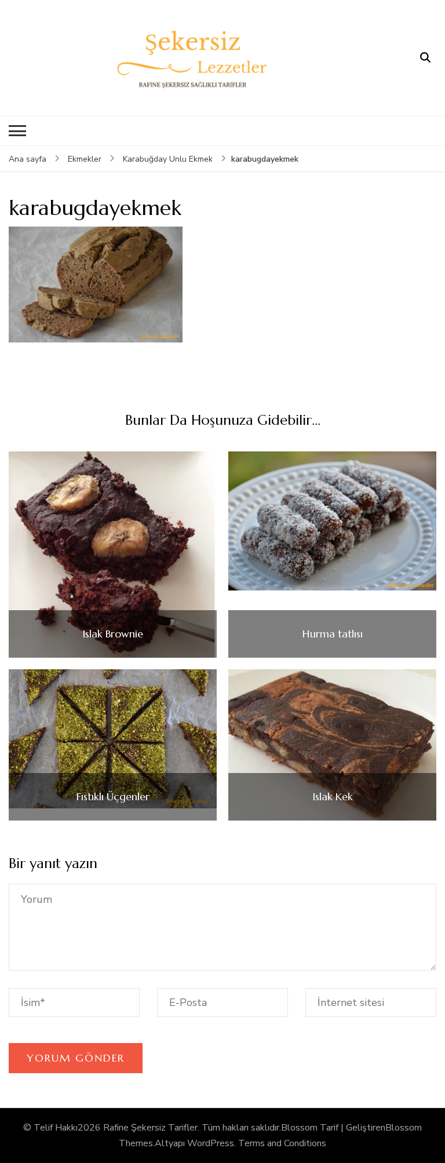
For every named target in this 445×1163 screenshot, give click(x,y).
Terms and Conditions (282, 1143)
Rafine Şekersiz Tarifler (150, 1127)
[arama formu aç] (425, 58)
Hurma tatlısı (332, 634)
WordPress (210, 1143)
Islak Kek (332, 796)
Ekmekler (84, 159)
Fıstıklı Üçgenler (112, 796)
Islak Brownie (112, 634)
